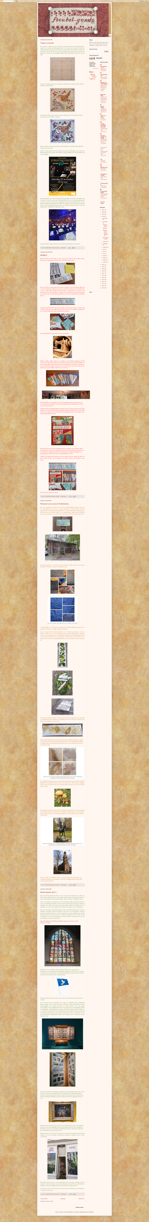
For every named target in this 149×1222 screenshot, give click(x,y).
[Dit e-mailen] (68, 248)
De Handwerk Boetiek (104, 191)
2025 (103, 212)
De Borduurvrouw (104, 166)
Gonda (93, 79)
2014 (103, 281)
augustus (105, 247)
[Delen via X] (71, 248)
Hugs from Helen (103, 95)
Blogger (92, 1212)
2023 (103, 216)
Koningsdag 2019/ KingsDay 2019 (104, 129)
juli (104, 249)
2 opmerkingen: (63, 884)
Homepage (63, 1198)
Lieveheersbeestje (104, 184)
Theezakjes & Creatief (104, 174)
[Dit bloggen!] (70, 248)
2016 (103, 277)
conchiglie (103, 160)
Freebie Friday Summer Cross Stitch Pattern (104, 86)
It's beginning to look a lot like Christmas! (104, 141)
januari (104, 262)
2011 (103, 288)
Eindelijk (102, 118)
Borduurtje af (103, 168)
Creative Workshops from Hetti (103, 125)
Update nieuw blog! (104, 177)
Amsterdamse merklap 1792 (103, 109)
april (104, 255)
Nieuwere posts (44, 1198)
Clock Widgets (95, 68)
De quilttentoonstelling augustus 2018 (104, 152)
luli (101, 159)
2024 (103, 214)
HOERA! (43, 255)
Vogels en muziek (47, 43)
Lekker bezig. (103, 186)
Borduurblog (104, 66)
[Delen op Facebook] (73, 248)
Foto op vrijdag (104, 77)
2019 (103, 271)
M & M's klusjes (103, 202)
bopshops (77, 1212)
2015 (103, 279)
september (105, 243)
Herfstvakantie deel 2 (48, 892)
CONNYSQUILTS (104, 75)
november (105, 221)
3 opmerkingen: (63, 496)
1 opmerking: (63, 247)
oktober (105, 241)
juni (104, 251)
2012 (103, 285)
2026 (103, 210)
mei (104, 253)
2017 (103, 275)
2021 (103, 266)
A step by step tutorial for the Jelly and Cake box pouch (104, 99)
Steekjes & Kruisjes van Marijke (103, 137)
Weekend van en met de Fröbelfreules (54, 503)
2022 (103, 264)
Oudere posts (81, 1198)
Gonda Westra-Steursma (94, 76)
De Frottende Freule (104, 148)
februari (105, 259)
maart (104, 257)
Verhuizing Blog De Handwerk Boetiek (104, 195)
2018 (103, 273)
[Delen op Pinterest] (74, 248)
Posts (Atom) (50, 1201)
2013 (103, 283)
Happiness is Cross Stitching (104, 83)
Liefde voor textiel (103, 116)
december (105, 218)
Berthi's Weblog (102, 107)
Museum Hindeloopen (103, 68)
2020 (103, 269)
